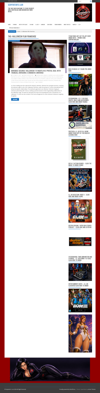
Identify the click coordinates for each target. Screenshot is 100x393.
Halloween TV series (16, 78)
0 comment (40, 82)
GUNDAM (43, 24)
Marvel (74, 24)
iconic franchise (30, 78)
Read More (15, 99)
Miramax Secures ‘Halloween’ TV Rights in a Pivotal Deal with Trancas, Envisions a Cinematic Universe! (36, 71)
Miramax (41, 80)
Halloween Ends (36, 77)
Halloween (28, 77)
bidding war (39, 75)
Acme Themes (92, 389)
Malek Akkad (21, 80)
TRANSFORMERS (57, 24)
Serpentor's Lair (15, 4)
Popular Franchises (14, 28)
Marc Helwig (28, 80)
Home (9, 24)
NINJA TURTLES (67, 24)
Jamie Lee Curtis (49, 78)
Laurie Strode (14, 80)
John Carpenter (58, 78)
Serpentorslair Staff (28, 75)
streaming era (57, 80)
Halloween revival (58, 77)
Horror (23, 78)
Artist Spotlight (23, 24)
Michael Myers (35, 80)
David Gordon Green (58, 75)
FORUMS (15, 24)
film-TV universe (21, 77)
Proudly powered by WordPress (67, 389)
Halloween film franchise (46, 77)
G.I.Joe (37, 24)
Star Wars (49, 24)
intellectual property (40, 78)
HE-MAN (31, 24)
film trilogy (14, 77)
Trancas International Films (27, 82)
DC (79, 24)
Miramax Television (48, 80)
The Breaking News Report (14, 40)
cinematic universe (47, 75)
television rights (15, 82)
